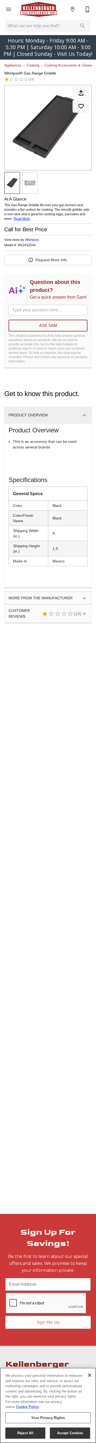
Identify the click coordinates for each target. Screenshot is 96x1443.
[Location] (72, 9)
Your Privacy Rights (48, 1418)
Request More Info (51, 260)
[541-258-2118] (87, 9)
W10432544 (27, 245)
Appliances (12, 65)
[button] (8, 9)
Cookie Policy (27, 1407)
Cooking (33, 65)
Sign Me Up (48, 1322)
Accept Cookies (70, 1433)
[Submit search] (83, 26)
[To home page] (38, 9)
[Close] (89, 1375)
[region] (48, 1405)
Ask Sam (48, 325)
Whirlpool (32, 240)
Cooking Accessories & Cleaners (70, 65)
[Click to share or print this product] (81, 93)
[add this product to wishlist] (81, 106)
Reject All (25, 1433)
